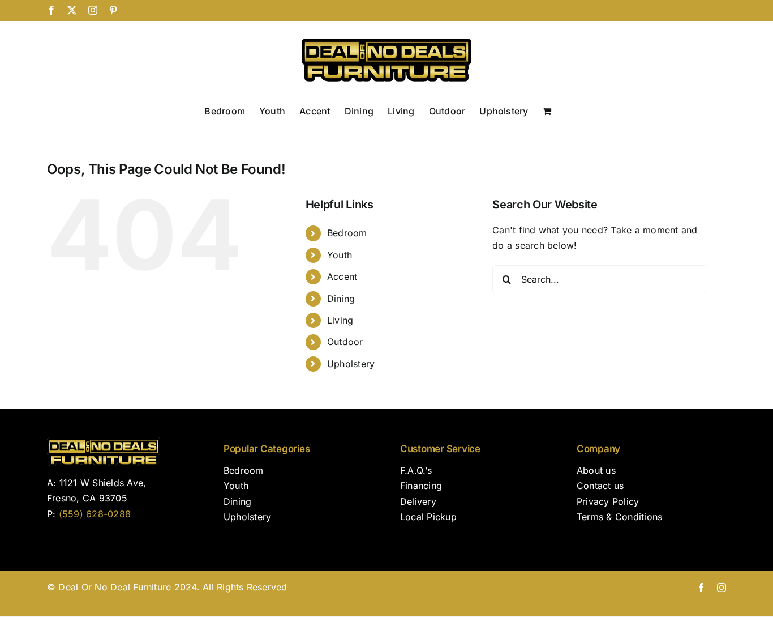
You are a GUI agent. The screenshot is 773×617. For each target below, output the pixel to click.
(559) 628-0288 (95, 514)
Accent (342, 276)
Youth (339, 255)
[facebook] (701, 587)
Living (340, 320)
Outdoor (345, 341)
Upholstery (351, 363)
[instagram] (721, 587)
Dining (341, 298)
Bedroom (347, 233)
